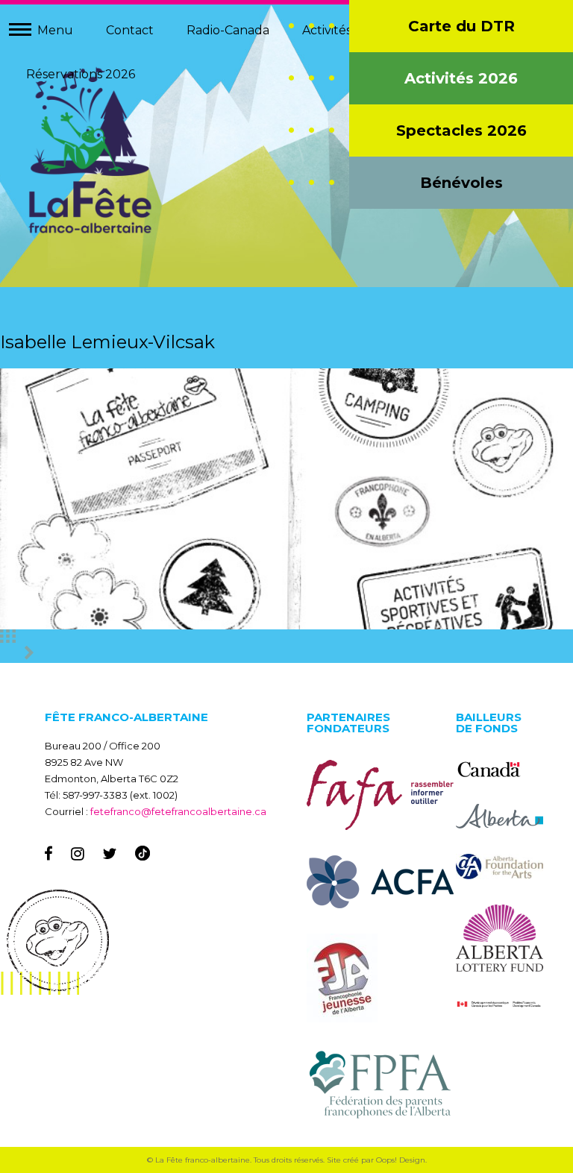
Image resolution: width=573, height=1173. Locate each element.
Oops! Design (400, 1160)
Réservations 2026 (80, 74)
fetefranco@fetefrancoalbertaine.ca (178, 811)
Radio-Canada (228, 30)
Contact (130, 30)
